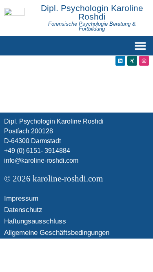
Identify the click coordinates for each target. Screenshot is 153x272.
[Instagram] (144, 61)
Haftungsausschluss (35, 221)
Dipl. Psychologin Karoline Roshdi (92, 12)
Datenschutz (23, 210)
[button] (140, 46)
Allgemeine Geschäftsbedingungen (56, 233)
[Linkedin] (120, 61)
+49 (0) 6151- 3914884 (37, 150)
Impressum (21, 198)
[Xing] (132, 61)
